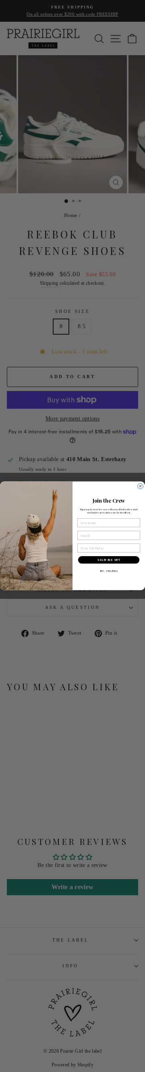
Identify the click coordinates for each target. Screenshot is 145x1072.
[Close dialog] (140, 486)
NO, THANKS (108, 571)
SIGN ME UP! (108, 560)
